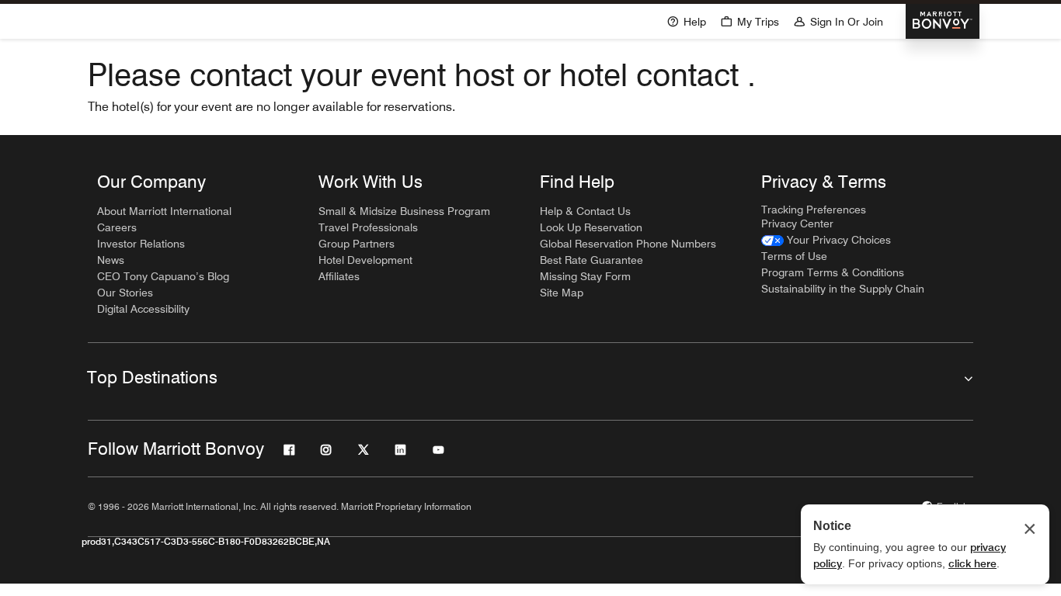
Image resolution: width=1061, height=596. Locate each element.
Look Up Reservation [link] (591, 227)
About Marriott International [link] (164, 211)
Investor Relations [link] (141, 243)
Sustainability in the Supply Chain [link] (842, 288)
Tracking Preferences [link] (813, 209)
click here (972, 563)
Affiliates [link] (339, 276)
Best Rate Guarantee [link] (591, 260)
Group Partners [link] (356, 243)
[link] (826, 240)
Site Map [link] (561, 292)
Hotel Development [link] (365, 260)
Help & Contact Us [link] (585, 211)
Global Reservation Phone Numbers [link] (628, 243)
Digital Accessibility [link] (143, 309)
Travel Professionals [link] (368, 227)
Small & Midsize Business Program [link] (404, 211)
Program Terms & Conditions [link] (832, 272)
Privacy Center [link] (797, 223)
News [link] (110, 260)
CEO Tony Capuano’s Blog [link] (163, 276)
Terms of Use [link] (794, 256)
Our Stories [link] (125, 292)
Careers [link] (117, 227)
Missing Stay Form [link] (585, 276)
